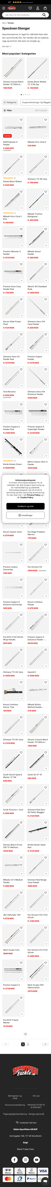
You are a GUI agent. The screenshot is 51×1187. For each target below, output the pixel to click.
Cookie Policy (26, 497)
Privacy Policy (33, 495)
